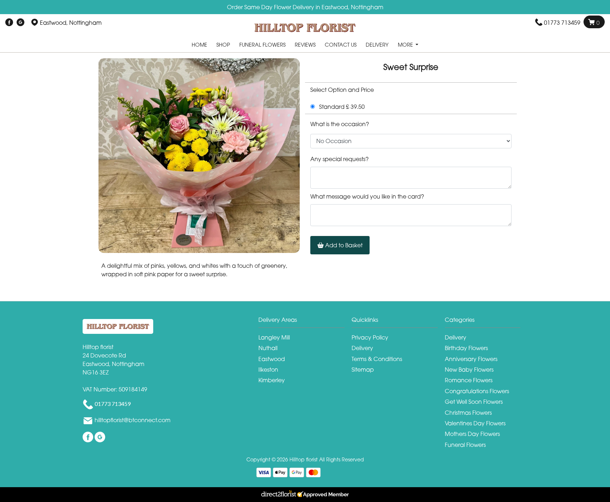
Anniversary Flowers (471, 358)
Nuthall (267, 348)
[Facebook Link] (9, 22)
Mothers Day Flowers (472, 433)
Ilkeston (268, 369)
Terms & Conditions (377, 358)
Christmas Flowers (468, 412)
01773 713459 (562, 22)
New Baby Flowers (469, 369)
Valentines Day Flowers (475, 423)
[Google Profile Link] (20, 22)
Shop (223, 45)
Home (199, 45)
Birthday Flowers (466, 348)
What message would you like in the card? (367, 196)
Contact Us (341, 45)
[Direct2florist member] (305, 494)
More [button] (406, 45)
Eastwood (271, 358)
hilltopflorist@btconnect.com (133, 420)
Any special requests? (339, 159)
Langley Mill (274, 337)
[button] (305, 321)
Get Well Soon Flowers (474, 401)
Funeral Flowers (262, 45)
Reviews (305, 45)
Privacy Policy (370, 337)
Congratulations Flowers (477, 391)
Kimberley (271, 380)
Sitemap (363, 369)
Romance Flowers (468, 380)
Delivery (377, 45)
